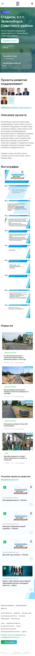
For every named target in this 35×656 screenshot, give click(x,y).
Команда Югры (21, 605)
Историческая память (8, 626)
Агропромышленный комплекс (10, 631)
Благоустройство (6, 613)
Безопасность (15, 618)
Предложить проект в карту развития (16, 107)
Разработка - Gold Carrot (27, 652)
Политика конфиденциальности (17, 652)
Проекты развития (7, 605)
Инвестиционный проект (8, 629)
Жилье (18, 626)
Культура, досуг (27, 613)
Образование (5, 618)
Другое (24, 631)
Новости (4, 608)
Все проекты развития (10, 479)
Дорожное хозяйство (13, 623)
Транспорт (22, 616)
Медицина (16, 613)
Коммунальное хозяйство (9, 616)
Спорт (3, 623)
